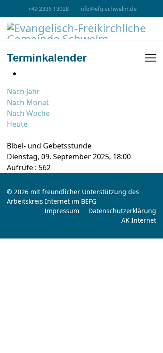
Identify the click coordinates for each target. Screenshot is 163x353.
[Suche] (9, 135)
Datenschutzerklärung (122, 210)
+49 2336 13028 (48, 9)
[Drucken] (24, 73)
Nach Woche (28, 113)
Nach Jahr (23, 91)
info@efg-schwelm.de (108, 9)
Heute (17, 124)
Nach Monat (28, 102)
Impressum (61, 210)
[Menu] (150, 58)
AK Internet (138, 220)
